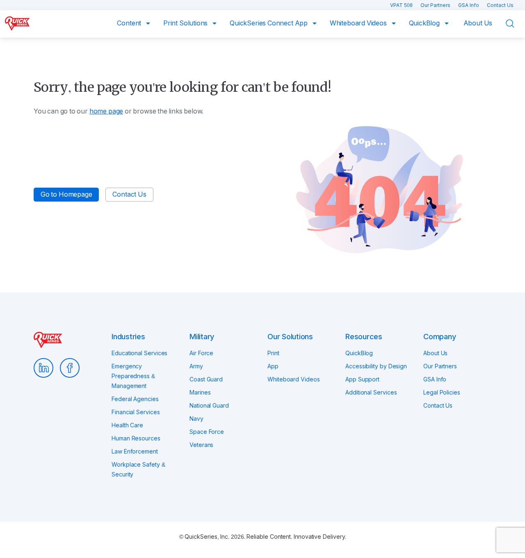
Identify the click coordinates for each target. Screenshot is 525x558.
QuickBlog (425, 23)
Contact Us (500, 5)
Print (273, 353)
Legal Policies (441, 392)
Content (130, 23)
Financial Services (136, 412)
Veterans (201, 445)
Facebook (70, 368)
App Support (362, 379)
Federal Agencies (135, 399)
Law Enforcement (135, 451)
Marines (199, 392)
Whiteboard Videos (359, 23)
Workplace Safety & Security (138, 469)
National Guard (209, 405)
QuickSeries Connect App (269, 23)
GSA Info (469, 5)
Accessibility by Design (376, 366)
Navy (196, 418)
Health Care (127, 425)
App (272, 366)
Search (515, 23)
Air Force (201, 353)
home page (106, 111)
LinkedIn (43, 368)
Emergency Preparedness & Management (133, 376)
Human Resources (136, 438)
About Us (478, 23)
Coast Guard (206, 379)
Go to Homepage (66, 194)
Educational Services (139, 353)
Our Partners (436, 5)
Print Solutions (186, 23)
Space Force (206, 432)
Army (196, 366)
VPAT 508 (402, 5)
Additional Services (371, 392)
